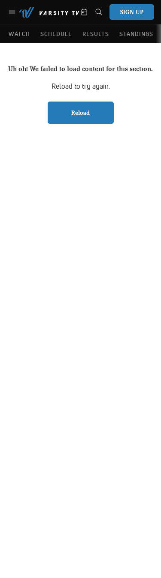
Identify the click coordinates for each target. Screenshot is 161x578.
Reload (80, 113)
